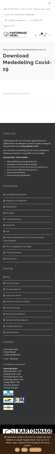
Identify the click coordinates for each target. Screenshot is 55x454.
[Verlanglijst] (40, 35)
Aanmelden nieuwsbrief (16, 194)
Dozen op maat (12, 283)
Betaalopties (11, 206)
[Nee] (51, 443)
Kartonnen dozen (13, 295)
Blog (8, 277)
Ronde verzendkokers (15, 314)
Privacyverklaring (13, 252)
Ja (17, 450)
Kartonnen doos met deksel (18, 301)
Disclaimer (10, 225)
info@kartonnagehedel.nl (17, 20)
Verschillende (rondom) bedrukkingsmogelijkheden (27, 167)
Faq (7, 231)
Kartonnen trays (13, 307)
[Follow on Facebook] (49, 3)
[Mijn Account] (36, 35)
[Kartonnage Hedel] (15, 35)
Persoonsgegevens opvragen (18, 246)
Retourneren (11, 258)
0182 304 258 (37, 20)
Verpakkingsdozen (14, 326)
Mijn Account (9, 26)
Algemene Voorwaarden (16, 200)
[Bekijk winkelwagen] (44, 35)
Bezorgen (10, 213)
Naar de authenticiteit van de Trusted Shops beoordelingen (23, 239)
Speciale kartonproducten (17, 320)
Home (5, 50)
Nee (24, 450)
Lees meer (35, 450)
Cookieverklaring (13, 219)
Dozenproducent (13, 289)
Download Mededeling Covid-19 (16, 93)
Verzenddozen (12, 332)
